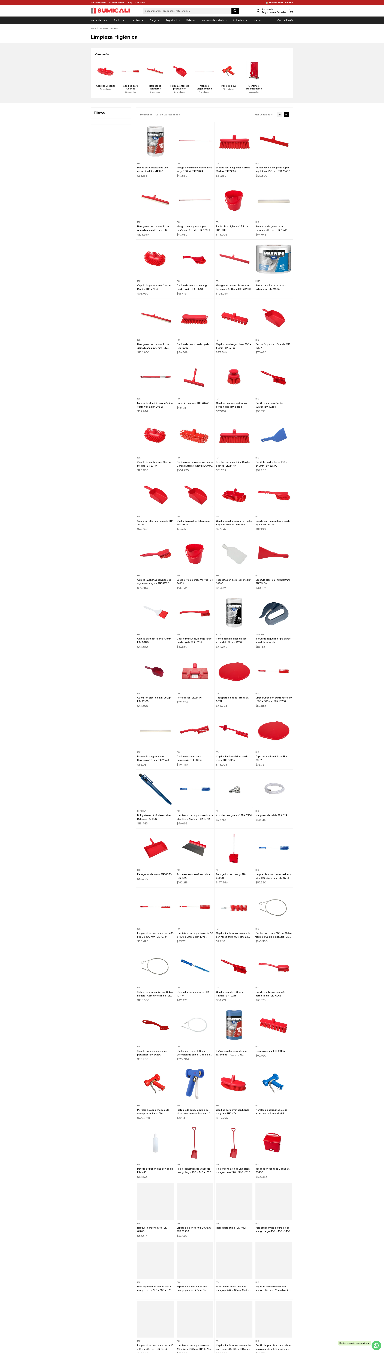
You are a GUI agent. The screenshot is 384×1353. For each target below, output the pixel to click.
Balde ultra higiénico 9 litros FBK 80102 (195, 581)
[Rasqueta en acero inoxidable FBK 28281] (195, 848)
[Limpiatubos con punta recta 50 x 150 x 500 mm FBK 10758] (273, 671)
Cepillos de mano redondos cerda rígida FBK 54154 (231, 405)
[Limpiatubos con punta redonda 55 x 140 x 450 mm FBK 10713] (195, 789)
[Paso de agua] (228, 71)
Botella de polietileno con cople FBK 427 (155, 1170)
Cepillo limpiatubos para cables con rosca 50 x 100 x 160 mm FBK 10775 (234, 935)
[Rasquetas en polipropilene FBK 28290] (234, 554)
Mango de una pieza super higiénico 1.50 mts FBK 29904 (193, 228)
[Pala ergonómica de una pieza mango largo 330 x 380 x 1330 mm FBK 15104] (273, 1201)
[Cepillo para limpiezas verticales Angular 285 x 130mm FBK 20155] (234, 495)
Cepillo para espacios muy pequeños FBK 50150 (152, 1052)
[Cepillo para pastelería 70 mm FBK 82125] (155, 612)
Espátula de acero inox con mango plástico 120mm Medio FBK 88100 (272, 1288)
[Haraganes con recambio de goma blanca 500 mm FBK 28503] (155, 200)
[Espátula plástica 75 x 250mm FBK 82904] (195, 1201)
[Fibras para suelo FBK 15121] (234, 1201)
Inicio (93, 28)
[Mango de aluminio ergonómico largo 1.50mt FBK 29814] (195, 141)
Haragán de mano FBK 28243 (193, 403)
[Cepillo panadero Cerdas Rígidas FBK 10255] (234, 966)
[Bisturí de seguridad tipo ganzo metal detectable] (273, 612)
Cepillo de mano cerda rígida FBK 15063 (193, 346)
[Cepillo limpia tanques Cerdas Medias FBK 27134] (155, 436)
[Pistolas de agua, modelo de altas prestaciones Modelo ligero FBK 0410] (273, 1084)
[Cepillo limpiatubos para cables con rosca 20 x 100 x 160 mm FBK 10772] (234, 1319)
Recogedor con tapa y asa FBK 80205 (272, 1170)
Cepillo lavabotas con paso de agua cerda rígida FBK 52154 (154, 581)
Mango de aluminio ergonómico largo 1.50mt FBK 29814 (194, 169)
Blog (130, 2)
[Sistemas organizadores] (253, 71)
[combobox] (191, 11)
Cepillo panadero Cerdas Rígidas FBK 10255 (230, 993)
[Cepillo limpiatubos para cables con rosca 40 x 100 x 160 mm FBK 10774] (273, 1319)
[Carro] (291, 11)
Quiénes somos (116, 2)
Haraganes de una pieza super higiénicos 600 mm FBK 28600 (233, 287)
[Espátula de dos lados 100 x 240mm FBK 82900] (273, 436)
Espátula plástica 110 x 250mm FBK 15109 (272, 581)
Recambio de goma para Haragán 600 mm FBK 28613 (153, 758)
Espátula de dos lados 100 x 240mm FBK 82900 (271, 464)
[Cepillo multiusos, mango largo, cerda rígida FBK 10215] (195, 612)
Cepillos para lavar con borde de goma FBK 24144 (232, 1111)
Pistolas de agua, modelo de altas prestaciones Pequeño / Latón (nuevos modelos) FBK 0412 (193, 1111)
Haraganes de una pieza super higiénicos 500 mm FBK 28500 (272, 169)
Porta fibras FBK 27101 (189, 697)
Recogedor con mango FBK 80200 (231, 876)
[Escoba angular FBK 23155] (273, 1025)
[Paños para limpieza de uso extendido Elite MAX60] (273, 259)
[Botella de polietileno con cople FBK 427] (155, 1143)
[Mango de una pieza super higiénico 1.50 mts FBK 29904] (195, 200)
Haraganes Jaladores (155, 87)
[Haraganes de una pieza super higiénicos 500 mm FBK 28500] (273, 141)
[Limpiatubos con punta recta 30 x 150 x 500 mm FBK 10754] (155, 907)
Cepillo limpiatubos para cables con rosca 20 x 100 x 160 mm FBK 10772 (234, 1347)
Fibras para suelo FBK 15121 (231, 1227)
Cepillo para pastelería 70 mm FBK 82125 (154, 640)
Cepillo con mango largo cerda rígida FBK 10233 (272, 522)
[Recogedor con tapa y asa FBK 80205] (273, 1143)
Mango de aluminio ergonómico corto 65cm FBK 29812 (155, 405)
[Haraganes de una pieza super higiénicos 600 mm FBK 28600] (234, 259)
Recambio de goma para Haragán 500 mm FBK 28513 (271, 228)
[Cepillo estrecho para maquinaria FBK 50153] (195, 730)
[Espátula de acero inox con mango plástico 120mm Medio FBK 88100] (273, 1260)
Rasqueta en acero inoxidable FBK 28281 (193, 876)
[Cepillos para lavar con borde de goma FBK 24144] (234, 1084)
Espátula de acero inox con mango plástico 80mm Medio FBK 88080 (232, 1288)
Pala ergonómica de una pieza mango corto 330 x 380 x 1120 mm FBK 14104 (154, 1288)
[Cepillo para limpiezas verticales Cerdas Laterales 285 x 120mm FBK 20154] (195, 436)
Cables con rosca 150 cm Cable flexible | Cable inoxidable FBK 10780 (155, 993)
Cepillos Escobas (105, 85)
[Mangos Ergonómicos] (204, 71)
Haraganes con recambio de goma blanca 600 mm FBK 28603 (153, 346)
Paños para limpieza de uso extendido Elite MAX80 (231, 640)
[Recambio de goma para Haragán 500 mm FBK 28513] (273, 200)
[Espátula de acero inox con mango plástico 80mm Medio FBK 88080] (234, 1260)
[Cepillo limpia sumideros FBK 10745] (195, 966)
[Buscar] (235, 11)
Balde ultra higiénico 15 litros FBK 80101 (232, 228)
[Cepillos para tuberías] (130, 71)
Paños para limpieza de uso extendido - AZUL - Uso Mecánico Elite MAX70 (231, 1052)
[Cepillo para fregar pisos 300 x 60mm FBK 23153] (234, 318)
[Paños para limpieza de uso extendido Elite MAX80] (234, 612)
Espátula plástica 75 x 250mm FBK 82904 (194, 1229)
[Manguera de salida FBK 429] (273, 789)
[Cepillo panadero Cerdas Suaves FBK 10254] (273, 377)
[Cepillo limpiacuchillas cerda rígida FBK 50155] (234, 730)
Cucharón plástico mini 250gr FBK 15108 (154, 699)
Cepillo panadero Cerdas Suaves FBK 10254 (269, 405)
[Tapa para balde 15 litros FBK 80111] (234, 671)
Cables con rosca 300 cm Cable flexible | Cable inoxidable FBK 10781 (273, 935)
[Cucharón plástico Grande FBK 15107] (273, 318)
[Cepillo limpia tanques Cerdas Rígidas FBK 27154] (155, 259)
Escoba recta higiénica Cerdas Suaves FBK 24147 (233, 464)
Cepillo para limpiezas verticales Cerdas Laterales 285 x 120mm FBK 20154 (195, 464)
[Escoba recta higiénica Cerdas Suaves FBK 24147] (234, 436)
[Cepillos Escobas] (105, 71)
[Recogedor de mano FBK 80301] (155, 848)
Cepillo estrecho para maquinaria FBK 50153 (189, 758)
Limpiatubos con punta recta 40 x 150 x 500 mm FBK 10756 (194, 1347)
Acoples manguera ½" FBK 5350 (234, 815)
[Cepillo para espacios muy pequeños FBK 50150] (155, 1025)
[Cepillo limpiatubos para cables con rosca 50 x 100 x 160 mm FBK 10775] (234, 907)
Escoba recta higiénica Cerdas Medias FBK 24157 (233, 169)
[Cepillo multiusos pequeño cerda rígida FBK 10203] (273, 966)
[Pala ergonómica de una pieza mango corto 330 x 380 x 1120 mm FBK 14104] (155, 1260)
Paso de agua (229, 85)
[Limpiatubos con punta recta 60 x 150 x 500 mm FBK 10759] (195, 907)
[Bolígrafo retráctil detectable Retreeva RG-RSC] (155, 789)
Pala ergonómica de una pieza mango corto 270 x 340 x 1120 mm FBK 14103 (233, 1170)
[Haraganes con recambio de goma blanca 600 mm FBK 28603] (155, 318)
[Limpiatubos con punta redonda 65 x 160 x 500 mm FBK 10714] (273, 848)
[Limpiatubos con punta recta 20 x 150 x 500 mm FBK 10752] (155, 1319)
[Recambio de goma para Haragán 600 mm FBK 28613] (155, 730)
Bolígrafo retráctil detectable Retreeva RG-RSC (154, 817)
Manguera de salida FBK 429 (271, 815)
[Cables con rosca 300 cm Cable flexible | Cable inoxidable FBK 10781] (273, 907)
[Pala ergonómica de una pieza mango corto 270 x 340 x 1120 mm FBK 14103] (234, 1143)
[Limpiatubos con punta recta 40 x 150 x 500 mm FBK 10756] (195, 1319)
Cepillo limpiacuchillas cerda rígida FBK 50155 (232, 758)
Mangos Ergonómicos (204, 87)
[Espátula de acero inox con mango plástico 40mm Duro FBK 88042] (195, 1260)
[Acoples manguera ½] (234, 789)
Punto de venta (98, 2)
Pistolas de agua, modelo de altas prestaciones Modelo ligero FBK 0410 (271, 1111)
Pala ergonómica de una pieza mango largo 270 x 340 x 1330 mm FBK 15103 (194, 1170)
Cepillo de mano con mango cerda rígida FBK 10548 (192, 287)
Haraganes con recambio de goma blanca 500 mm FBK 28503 (153, 228)
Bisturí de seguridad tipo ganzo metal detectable (273, 640)
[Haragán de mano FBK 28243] (195, 377)
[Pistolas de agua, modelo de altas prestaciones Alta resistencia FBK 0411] (155, 1084)
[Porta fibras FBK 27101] (195, 671)
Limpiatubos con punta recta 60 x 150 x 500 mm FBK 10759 (195, 935)
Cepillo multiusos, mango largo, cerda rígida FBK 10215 (194, 640)
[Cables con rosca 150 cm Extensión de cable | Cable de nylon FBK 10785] (195, 1025)
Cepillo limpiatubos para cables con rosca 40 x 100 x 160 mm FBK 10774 (273, 1347)
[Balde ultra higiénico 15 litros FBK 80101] (234, 200)
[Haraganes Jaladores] (155, 71)
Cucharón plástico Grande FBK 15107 (272, 346)
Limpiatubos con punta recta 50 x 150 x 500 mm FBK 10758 (273, 699)
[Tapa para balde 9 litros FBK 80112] (273, 730)
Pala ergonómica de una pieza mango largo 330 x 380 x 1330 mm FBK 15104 (272, 1229)
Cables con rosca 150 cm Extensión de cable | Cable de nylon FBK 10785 (193, 1052)
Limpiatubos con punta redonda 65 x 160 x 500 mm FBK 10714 (273, 876)
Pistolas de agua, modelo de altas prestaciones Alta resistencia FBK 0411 (153, 1111)
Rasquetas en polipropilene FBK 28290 (233, 581)
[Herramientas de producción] (179, 71)
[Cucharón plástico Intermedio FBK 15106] (195, 495)
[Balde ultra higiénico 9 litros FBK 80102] (195, 554)
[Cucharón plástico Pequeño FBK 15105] (155, 495)
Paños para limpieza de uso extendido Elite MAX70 (152, 169)
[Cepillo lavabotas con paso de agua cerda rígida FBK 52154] (155, 554)
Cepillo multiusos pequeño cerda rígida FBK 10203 (270, 993)
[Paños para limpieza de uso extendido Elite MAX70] (155, 141)
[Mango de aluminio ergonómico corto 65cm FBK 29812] (155, 377)
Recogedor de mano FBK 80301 (154, 874)
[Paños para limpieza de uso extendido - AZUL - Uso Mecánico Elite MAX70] (234, 1025)
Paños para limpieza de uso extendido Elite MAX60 (270, 287)
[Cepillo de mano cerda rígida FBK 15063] (195, 318)
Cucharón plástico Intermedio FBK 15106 (193, 522)
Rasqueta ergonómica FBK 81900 (152, 1229)
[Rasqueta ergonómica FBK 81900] (155, 1201)
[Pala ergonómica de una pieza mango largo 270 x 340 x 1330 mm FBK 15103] (195, 1143)
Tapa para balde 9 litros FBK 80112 (271, 758)
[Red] (286, 114)
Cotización (283, 20)
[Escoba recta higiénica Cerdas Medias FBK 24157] (234, 141)
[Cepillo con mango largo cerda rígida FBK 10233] (273, 495)
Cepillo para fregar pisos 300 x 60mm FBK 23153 (233, 346)
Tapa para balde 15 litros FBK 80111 (232, 699)
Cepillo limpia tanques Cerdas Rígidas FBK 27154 (154, 287)
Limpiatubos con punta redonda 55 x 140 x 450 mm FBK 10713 (195, 817)
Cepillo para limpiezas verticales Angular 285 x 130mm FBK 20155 (234, 522)
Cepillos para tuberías (130, 87)
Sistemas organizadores (254, 87)
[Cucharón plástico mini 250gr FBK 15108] (155, 671)
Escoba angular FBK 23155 (270, 1050)
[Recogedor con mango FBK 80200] (234, 848)
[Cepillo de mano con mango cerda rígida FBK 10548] (195, 259)
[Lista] (279, 114)
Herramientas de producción (179, 87)
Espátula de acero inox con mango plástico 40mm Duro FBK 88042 (192, 1288)
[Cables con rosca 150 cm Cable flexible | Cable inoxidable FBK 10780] (155, 966)
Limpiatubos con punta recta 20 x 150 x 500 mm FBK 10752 (155, 1347)
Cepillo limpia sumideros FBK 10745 (193, 993)
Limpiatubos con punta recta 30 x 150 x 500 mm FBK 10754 (155, 935)
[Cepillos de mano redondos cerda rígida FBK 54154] (234, 377)
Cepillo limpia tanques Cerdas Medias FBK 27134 (154, 464)
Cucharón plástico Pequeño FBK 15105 (155, 522)
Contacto (140, 2)
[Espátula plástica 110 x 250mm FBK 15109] (273, 554)
